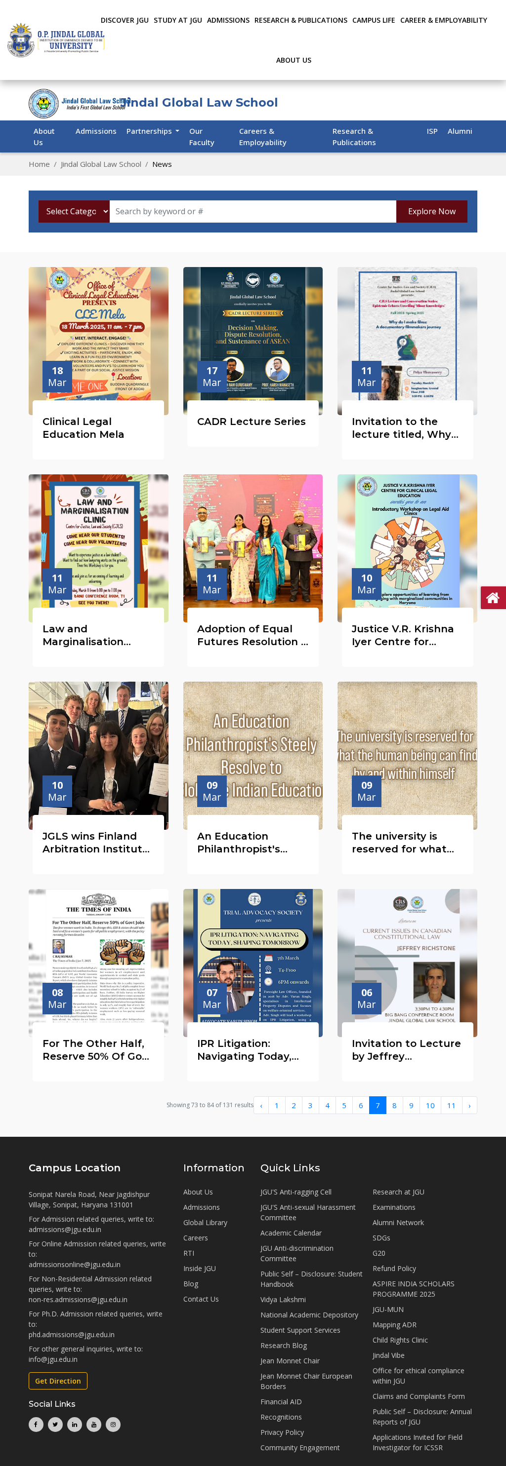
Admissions (96, 131)
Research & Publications (354, 136)
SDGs (381, 1237)
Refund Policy (394, 1268)
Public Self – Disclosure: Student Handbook (311, 1279)
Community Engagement (300, 1447)
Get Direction (58, 1381)
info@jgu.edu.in (53, 1359)
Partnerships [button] (150, 131)
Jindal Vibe (389, 1355)
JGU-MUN (388, 1309)
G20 (379, 1253)
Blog (190, 1283)
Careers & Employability (263, 136)
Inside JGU (199, 1268)
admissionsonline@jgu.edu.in (75, 1264)
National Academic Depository (309, 1314)
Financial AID (281, 1401)
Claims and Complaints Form (419, 1396)
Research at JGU (398, 1191)
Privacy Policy (282, 1432)
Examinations (394, 1207)
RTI (188, 1253)
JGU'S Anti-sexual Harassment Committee (308, 1212)
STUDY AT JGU (178, 20)
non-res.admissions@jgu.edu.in (78, 1299)
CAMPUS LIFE (373, 20)
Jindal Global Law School (101, 164)
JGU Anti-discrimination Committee (297, 1253)
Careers (195, 1237)
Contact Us (201, 1299)
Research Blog (283, 1345)
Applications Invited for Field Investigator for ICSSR (418, 1442)
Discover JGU (125, 20)
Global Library (205, 1222)
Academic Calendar (291, 1232)
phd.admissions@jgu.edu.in (72, 1334)
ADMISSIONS (228, 20)
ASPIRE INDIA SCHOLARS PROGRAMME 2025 (414, 1289)
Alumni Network (398, 1222)
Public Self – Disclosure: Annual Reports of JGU (422, 1417)
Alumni (460, 131)
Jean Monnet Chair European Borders (306, 1381)
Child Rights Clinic (400, 1340)
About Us (293, 60)
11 (451, 1105)
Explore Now (432, 211)
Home (39, 164)
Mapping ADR (395, 1324)
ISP (432, 131)
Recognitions (281, 1417)
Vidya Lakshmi (283, 1299)
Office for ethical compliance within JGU (418, 1376)
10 (430, 1105)
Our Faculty (201, 136)
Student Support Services (300, 1330)
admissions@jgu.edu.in (65, 1229)
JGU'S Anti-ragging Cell (296, 1191)
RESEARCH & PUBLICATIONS (300, 20)
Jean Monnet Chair (290, 1360)
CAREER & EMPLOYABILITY (443, 20)
